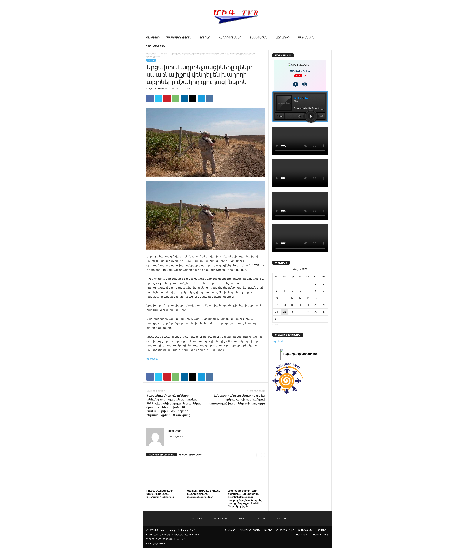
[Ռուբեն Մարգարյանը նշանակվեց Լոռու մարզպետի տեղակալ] (164, 474)
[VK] (209, 98)
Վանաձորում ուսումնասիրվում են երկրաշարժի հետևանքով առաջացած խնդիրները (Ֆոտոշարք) (237, 399)
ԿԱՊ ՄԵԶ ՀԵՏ (155, 45)
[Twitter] (158, 98)
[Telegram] (201, 98)
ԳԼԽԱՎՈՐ (153, 37)
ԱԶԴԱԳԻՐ (283, 37)
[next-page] (263, 455)
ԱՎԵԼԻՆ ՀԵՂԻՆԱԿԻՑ (190, 454)
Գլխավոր (151, 53)
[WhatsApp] (175, 98)
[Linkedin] (184, 98)
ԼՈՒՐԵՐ (205, 37)
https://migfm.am (175, 436)
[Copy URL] (218, 98)
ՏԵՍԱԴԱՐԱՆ (258, 37)
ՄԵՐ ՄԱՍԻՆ (306, 37)
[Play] (296, 84)
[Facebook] (150, 98)
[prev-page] (258, 455)
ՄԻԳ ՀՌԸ (163, 88)
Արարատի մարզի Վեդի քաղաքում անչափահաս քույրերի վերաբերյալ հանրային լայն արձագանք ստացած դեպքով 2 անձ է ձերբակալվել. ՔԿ (245, 498)
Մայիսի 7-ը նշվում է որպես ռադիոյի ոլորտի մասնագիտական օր (203, 494)
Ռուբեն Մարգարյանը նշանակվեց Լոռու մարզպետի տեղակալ (160, 494)
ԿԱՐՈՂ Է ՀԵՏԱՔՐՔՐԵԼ (161, 454)
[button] (326, 42)
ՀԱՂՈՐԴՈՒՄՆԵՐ (230, 37)
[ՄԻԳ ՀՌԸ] (237, 16)
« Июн (275, 324)
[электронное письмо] (192, 98)
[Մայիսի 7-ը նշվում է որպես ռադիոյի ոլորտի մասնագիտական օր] (205, 474)
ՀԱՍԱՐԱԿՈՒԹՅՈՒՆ (178, 37)
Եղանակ (277, 341)
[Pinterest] (167, 98)
